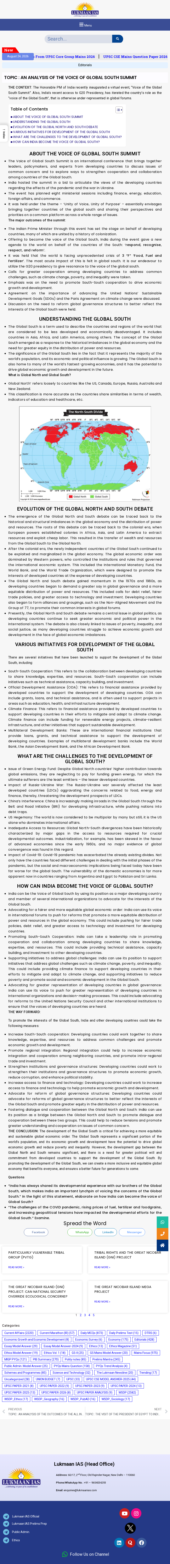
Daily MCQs (92, 1333)
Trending (148, 1372)
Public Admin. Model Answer (26, 1366)
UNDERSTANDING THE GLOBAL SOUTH (41, 122)
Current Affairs (19, 1333)
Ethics (96, 1346)
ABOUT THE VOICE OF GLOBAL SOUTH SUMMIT (48, 117)
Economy (118, 1339)
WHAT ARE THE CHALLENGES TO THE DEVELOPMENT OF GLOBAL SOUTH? (67, 137)
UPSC (73, 1379)
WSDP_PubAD (82, 1399)
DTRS (151, 1333)
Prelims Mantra (106, 1359)
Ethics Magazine (123, 1346)
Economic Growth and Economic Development (36, 1339)
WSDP (127, 1392)
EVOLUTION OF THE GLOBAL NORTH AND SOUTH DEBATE (55, 127)
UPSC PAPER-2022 (54, 1386)
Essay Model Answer (21, 1346)
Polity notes (75, 1359)
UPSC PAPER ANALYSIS (94, 1392)
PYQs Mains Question (72, 1366)
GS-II (78, 1352)
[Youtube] (124, 1513)
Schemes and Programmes (25, 1372)
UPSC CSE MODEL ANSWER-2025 (111, 1379)
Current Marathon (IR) (57, 1333)
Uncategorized (17, 1379)
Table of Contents (29, 109)
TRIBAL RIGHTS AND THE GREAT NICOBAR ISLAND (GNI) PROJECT (127, 1255)
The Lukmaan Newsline (115, 1372)
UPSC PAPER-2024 (126, 1386)
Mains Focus (146, 1352)
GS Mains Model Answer (109, 1352)
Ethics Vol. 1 (55, 1352)
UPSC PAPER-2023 (89, 1386)
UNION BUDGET (48, 1379)
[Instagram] (136, 1513)
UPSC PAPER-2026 (56, 1392)
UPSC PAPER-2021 (19, 1386)
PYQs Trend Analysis (112, 1366)
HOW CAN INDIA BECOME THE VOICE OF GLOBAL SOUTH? (56, 142)
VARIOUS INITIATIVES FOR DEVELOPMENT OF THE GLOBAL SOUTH (61, 132)
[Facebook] (142, 1543)
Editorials (85, 65)
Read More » (16, 1267)
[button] (85, 25)
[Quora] (130, 1543)
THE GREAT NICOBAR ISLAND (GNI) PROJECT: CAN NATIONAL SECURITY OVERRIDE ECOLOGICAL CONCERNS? (37, 1292)
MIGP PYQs (15, 1359)
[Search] (117, 39)
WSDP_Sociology (116, 1399)
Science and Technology (71, 1372)
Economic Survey (88, 1339)
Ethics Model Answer (21, 1352)
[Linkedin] (119, 1543)
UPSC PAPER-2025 (19, 1392)
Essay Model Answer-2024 (63, 1346)
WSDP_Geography (49, 1399)
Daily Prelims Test (123, 1333)
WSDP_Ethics (16, 1399)
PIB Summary (46, 1359)
